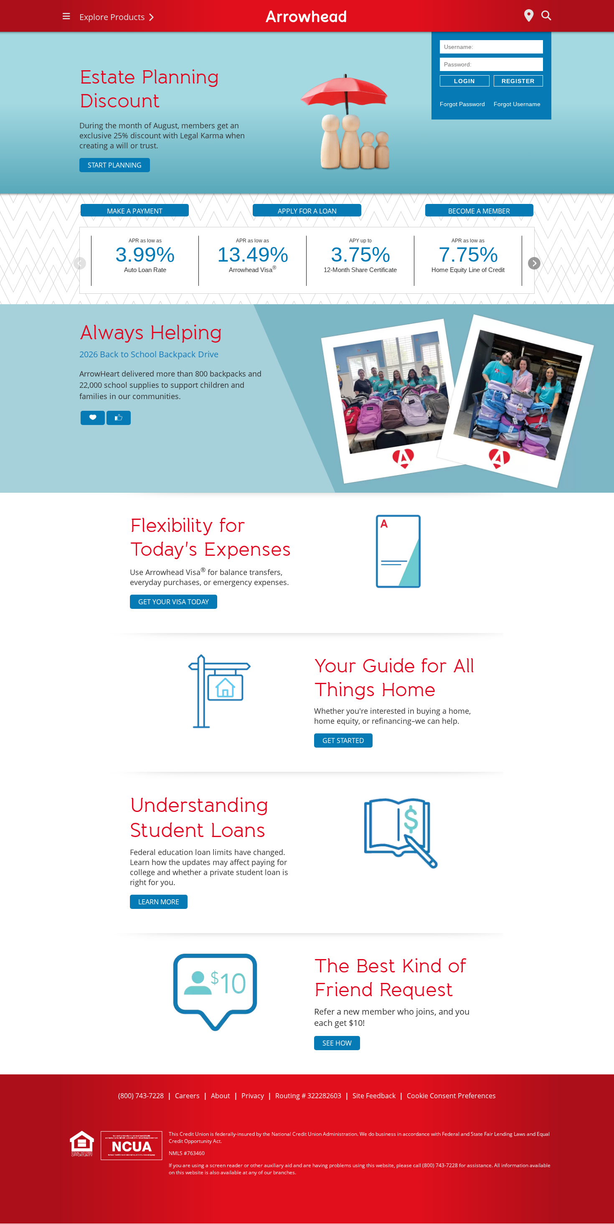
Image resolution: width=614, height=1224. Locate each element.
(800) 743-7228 (141, 1095)
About (220, 1095)
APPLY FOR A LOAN (307, 211)
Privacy (252, 1095)
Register (518, 81)
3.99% (145, 254)
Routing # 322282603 (308, 1095)
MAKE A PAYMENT (134, 211)
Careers (187, 1095)
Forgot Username (517, 104)
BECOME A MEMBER (479, 211)
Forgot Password (462, 104)
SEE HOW (337, 1043)
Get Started (343, 740)
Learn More (158, 901)
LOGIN (464, 81)
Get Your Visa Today (173, 601)
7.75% (468, 254)
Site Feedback (374, 1095)
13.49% (252, 254)
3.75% (360, 254)
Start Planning (115, 165)
